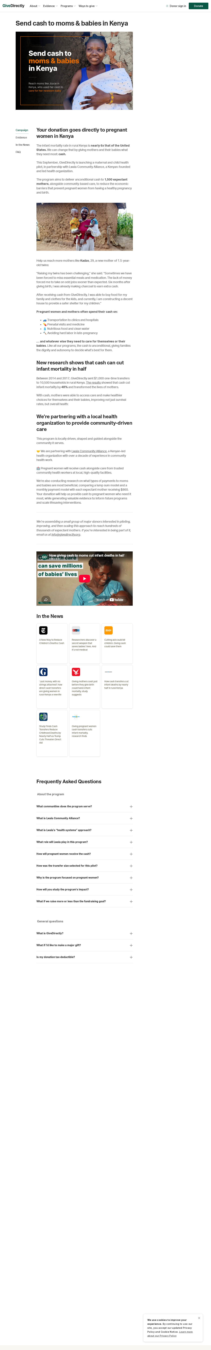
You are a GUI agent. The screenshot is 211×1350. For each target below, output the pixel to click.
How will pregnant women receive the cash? (63, 854)
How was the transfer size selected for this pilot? (66, 866)
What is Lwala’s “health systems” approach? (63, 830)
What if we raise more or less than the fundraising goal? (71, 901)
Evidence (21, 137)
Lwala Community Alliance (89, 451)
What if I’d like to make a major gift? (58, 945)
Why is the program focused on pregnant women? (67, 877)
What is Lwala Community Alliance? (58, 818)
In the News (23, 145)
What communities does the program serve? (64, 806)
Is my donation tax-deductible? (55, 957)
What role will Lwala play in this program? (62, 842)
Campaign (22, 130)
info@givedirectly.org (65, 534)
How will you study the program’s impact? (62, 889)
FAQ (18, 152)
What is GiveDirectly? (49, 933)
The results (93, 382)
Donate (198, 6)
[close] (199, 1318)
